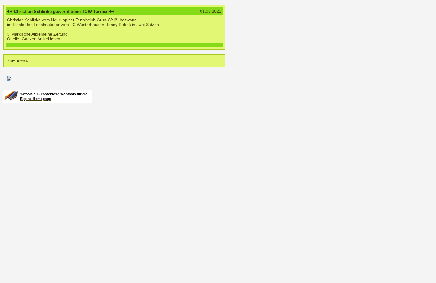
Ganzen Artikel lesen (41, 38)
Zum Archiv (17, 61)
